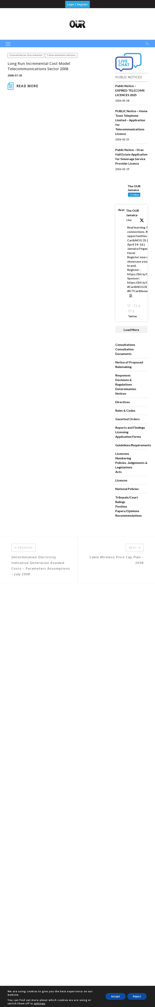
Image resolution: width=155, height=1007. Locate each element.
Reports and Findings (130, 427)
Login (70, 4)
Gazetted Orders (127, 419)
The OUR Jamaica (132, 213)
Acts (118, 472)
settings (39, 1003)
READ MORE (27, 86)
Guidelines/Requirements (133, 445)
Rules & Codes (125, 410)
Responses (123, 375)
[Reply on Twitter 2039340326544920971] (129, 306)
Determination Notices (125, 391)
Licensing (121, 432)
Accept (115, 996)
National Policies (127, 489)
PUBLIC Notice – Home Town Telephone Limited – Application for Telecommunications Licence (131, 122)
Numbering (123, 458)
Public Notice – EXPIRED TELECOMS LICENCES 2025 (130, 90)
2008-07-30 (15, 75)
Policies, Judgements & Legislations (131, 465)
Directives (122, 402)
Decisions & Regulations (123, 382)
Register (82, 4)
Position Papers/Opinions (127, 509)
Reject (137, 996)
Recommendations (128, 515)
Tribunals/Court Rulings (126, 499)
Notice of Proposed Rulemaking (129, 364)
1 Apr (129, 220)
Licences (121, 480)
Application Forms (128, 436)
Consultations (125, 344)
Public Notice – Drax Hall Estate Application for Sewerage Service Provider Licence (131, 156)
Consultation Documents (26, 55)
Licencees (122, 453)
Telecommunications (61, 55)
